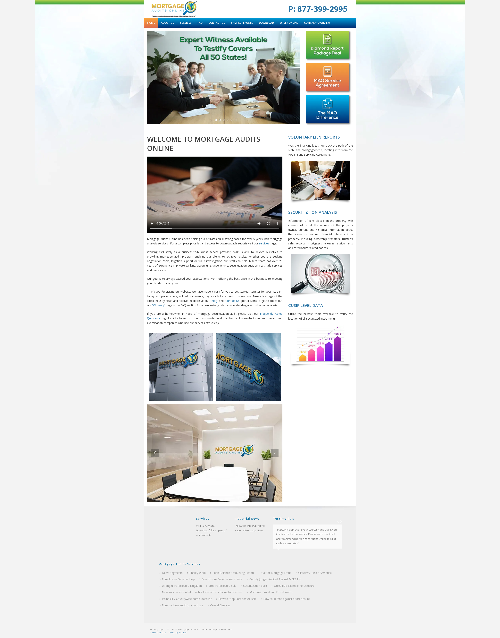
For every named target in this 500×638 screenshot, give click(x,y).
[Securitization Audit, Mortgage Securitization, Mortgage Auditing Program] (174, 9)
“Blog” (214, 301)
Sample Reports (242, 22)
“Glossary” (158, 305)
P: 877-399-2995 (317, 8)
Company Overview (317, 22)
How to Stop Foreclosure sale (237, 599)
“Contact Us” (232, 301)
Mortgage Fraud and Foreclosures (271, 592)
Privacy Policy (178, 632)
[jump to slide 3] (224, 120)
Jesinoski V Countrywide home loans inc (187, 599)
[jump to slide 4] (227, 120)
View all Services (220, 605)
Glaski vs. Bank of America (315, 573)
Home (151, 22)
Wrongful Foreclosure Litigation (182, 586)
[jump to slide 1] (216, 120)
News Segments (172, 573)
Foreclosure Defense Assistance (222, 579)
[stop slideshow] (235, 120)
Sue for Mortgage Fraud (276, 573)
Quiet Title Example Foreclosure (294, 586)
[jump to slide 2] (220, 120)
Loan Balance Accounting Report (233, 573)
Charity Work (197, 573)
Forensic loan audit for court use (182, 605)
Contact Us (217, 22)
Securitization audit (255, 586)
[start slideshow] (211, 120)
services (264, 243)
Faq (200, 22)
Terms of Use (158, 632)
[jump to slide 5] (231, 120)
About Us (167, 22)
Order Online (289, 22)
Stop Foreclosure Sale (222, 586)
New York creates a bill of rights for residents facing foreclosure (202, 592)
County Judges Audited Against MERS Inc (275, 579)
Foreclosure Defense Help (178, 579)
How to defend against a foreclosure (286, 599)
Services (185, 22)
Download (266, 22)
